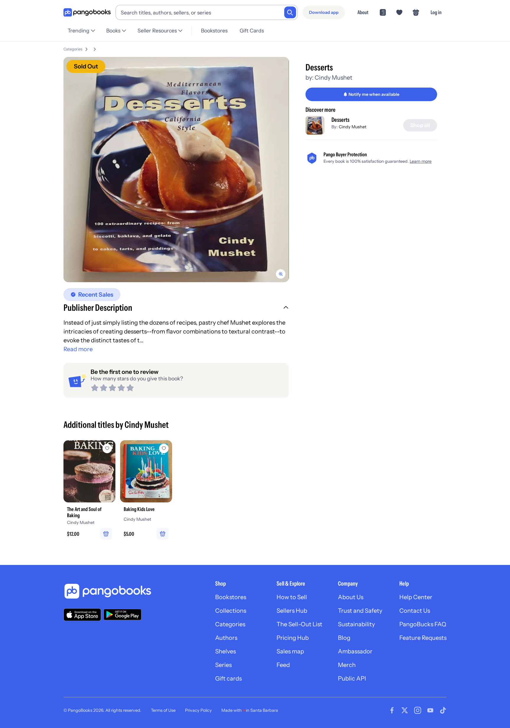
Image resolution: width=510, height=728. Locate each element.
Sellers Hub (292, 610)
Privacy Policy (198, 710)
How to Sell (292, 597)
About (362, 12)
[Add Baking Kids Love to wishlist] (164, 448)
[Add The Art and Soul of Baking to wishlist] (107, 448)
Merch (347, 664)
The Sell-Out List (299, 624)
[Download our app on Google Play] (122, 614)
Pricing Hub (293, 637)
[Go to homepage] (87, 12)
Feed (283, 664)
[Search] (290, 12)
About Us (350, 597)
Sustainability (356, 624)
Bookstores (214, 30)
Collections (230, 610)
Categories (72, 49)
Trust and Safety (360, 610)
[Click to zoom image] (176, 169)
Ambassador (355, 651)
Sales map (290, 651)
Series (223, 664)
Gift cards (228, 678)
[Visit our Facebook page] (391, 710)
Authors (226, 637)
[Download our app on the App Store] (82, 614)
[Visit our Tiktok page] (443, 710)
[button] (176, 308)
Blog (344, 637)
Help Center (415, 597)
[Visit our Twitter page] (404, 710)
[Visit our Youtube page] (430, 710)
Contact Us (414, 610)
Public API (352, 678)
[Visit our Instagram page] (417, 710)
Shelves (225, 651)
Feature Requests (423, 637)
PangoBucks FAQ (422, 624)
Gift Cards (252, 30)
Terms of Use (163, 710)
